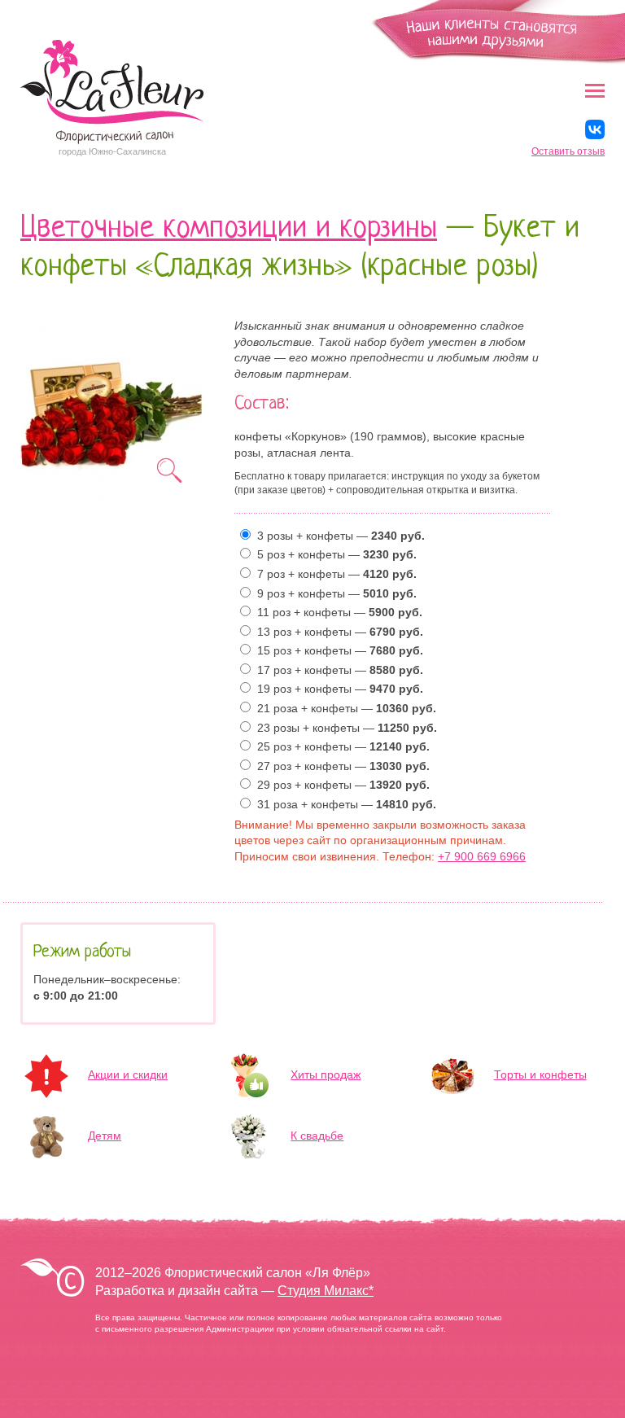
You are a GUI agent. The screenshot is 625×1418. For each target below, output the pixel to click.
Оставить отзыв (568, 151)
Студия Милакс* (326, 1291)
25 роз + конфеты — (340, 746)
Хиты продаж (326, 1074)
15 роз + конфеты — (337, 650)
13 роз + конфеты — (337, 631)
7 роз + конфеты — (334, 573)
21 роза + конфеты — (343, 708)
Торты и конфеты (540, 1074)
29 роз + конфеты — (340, 784)
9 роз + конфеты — (334, 593)
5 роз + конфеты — (334, 554)
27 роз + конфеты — (340, 765)
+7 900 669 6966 (482, 856)
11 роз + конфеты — (336, 612)
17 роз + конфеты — (337, 669)
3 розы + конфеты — (338, 535)
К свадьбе (317, 1135)
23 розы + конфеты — (344, 727)
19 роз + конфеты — (337, 688)
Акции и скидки (128, 1074)
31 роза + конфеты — (343, 804)
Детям (104, 1135)
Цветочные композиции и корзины (228, 229)
